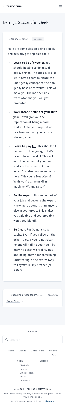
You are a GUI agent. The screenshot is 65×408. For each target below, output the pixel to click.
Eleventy (49, 401)
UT (34, 146)
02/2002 (53, 294)
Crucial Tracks (27, 372)
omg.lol (23, 369)
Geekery (38, 39)
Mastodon (25, 365)
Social (20, 360)
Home (11, 350)
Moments (25, 380)
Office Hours (37, 350)
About (22, 350)
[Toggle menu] (60, 6)
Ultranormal (13, 6)
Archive (53, 350)
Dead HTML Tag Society (31, 388)
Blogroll (44, 360)
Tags (53, 355)
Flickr (23, 376)
